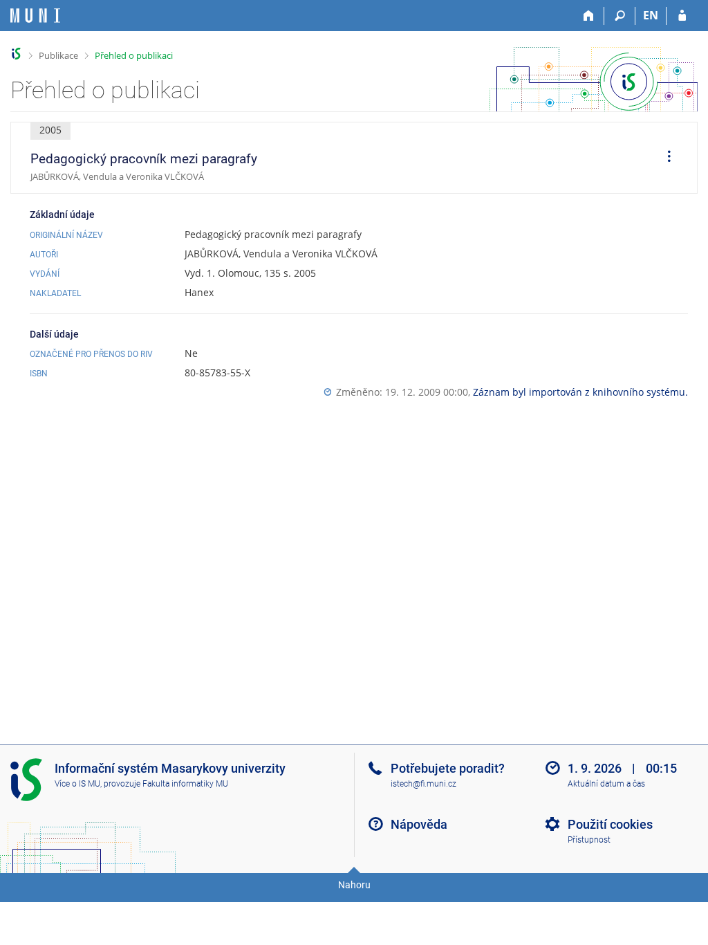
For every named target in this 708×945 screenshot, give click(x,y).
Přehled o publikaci (134, 55)
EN (650, 15)
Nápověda (419, 824)
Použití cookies (610, 824)
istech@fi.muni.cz (423, 784)
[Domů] (588, 16)
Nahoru (354, 884)
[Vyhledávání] (619, 16)
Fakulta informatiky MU (185, 784)
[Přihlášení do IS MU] (682, 16)
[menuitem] (664, 158)
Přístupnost (589, 840)
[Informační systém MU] (16, 53)
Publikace (58, 55)
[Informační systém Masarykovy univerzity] (35, 15)
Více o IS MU (77, 784)
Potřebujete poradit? (448, 768)
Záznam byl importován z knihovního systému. (580, 391)
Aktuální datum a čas (606, 784)
